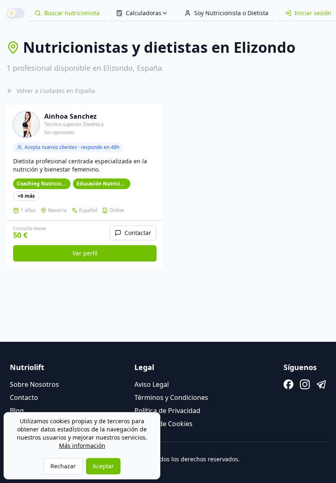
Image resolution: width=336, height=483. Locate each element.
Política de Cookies (163, 423)
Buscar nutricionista (72, 13)
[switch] (16, 13)
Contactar (138, 233)
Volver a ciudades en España (55, 91)
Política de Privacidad (167, 410)
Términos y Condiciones (171, 397)
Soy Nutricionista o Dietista (231, 13)
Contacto (24, 397)
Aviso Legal (151, 384)
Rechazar (63, 466)
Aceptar (103, 466)
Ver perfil (85, 253)
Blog (17, 410)
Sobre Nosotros (34, 384)
